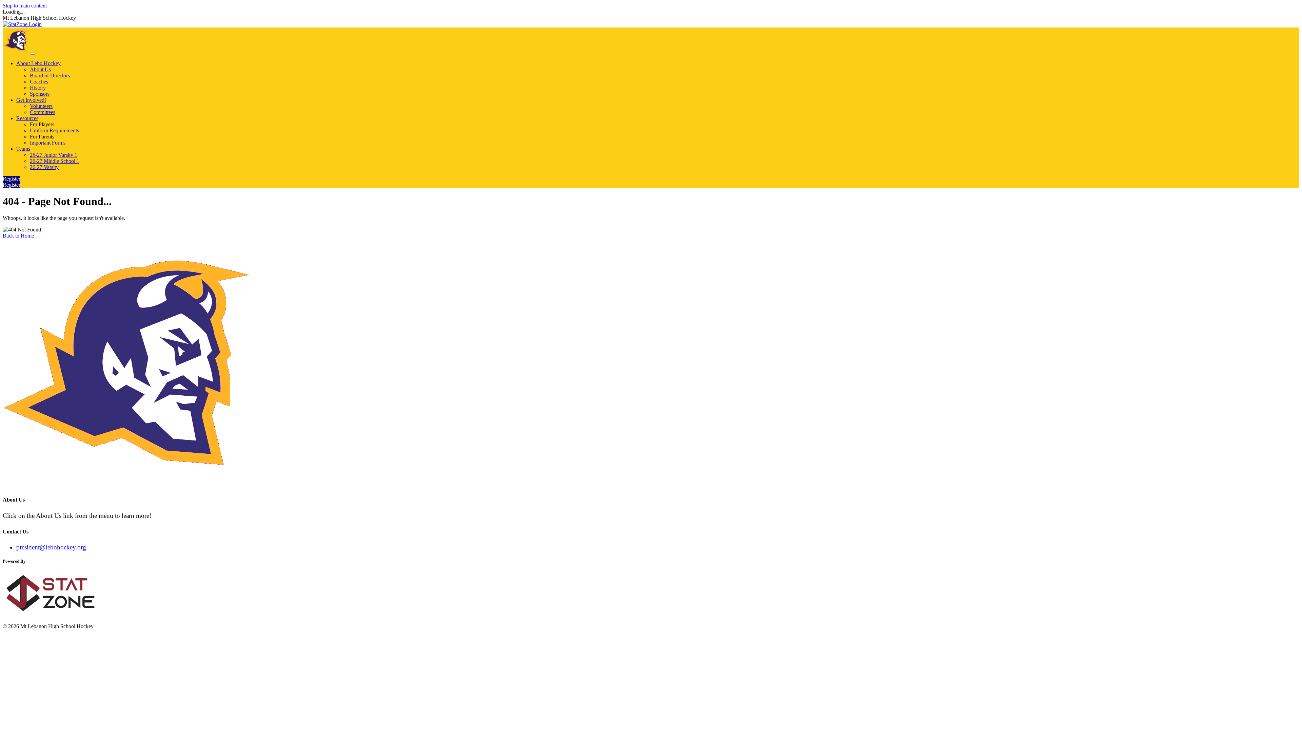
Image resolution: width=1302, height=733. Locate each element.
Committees (42, 112)
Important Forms (47, 143)
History (38, 88)
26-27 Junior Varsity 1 (53, 155)
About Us (40, 69)
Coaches (39, 81)
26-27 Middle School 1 (54, 161)
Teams (23, 149)
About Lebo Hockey (38, 63)
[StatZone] (57, 615)
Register (11, 179)
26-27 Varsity (44, 167)
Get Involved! (31, 100)
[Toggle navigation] (33, 54)
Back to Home (18, 236)
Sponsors (40, 94)
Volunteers (41, 106)
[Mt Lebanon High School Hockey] (16, 52)
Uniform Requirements (54, 130)
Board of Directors (50, 75)
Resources (27, 118)
